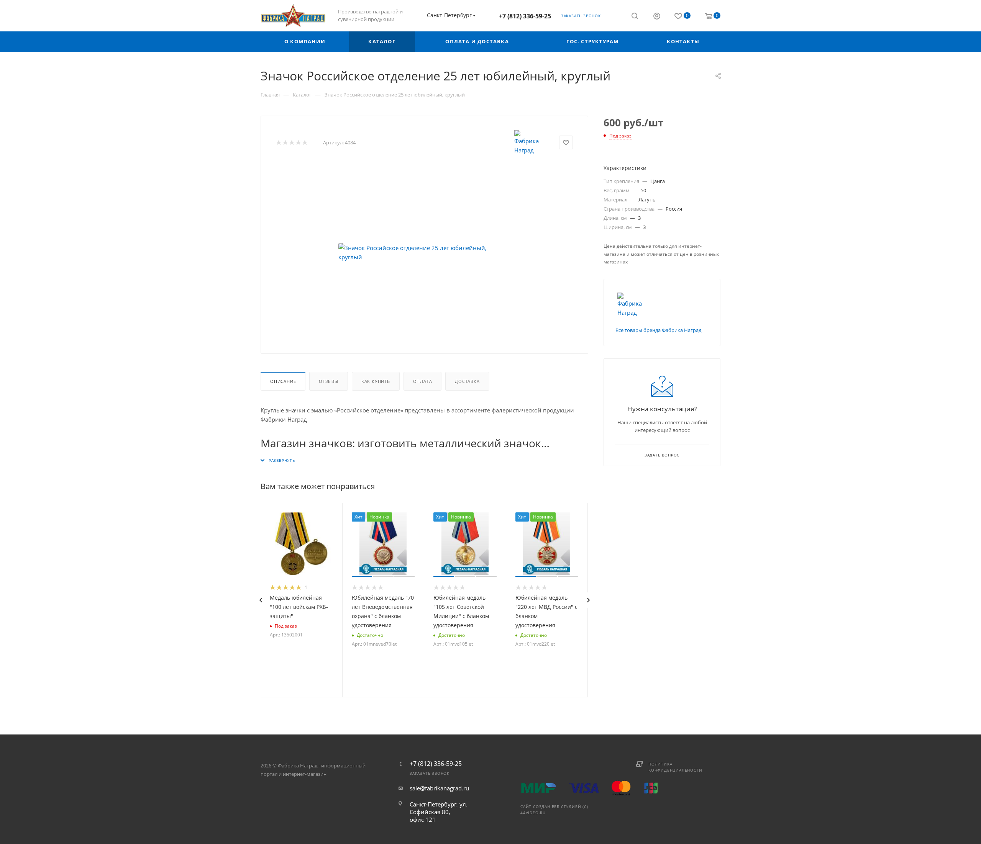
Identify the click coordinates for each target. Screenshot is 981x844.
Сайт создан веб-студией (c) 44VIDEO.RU (554, 809)
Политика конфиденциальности (675, 767)
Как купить (375, 381)
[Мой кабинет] (656, 16)
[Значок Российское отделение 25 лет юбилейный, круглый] (424, 252)
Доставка (467, 381)
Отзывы (328, 381)
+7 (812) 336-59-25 (525, 16)
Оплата (422, 381)
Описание (283, 381)
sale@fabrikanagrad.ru (439, 788)
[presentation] (260, 600)
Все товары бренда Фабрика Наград (658, 330)
